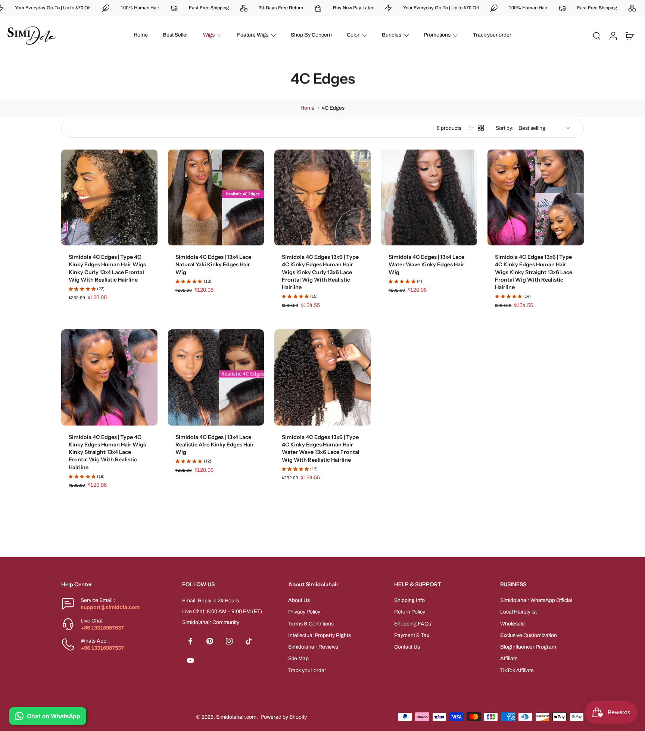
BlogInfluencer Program (528, 647)
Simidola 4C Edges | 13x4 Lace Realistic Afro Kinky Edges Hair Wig (214, 445)
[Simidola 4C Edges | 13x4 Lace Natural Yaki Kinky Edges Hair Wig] (216, 198)
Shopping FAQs (412, 623)
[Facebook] (190, 641)
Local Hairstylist (518, 612)
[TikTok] (248, 641)
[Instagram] (229, 641)
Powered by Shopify (284, 716)
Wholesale (512, 623)
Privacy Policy (304, 612)
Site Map (298, 658)
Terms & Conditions (311, 623)
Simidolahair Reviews (313, 647)
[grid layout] (480, 128)
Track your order (492, 35)
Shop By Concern (311, 35)
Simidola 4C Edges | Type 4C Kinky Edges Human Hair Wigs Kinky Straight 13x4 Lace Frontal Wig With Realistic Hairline (107, 452)
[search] (596, 35)
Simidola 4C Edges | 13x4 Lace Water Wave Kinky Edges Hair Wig (426, 265)
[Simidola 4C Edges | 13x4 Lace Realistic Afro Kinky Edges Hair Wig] (216, 377)
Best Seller (175, 35)
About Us (299, 600)
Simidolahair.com (236, 716)
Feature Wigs (252, 35)
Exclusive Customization (528, 635)
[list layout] (471, 128)
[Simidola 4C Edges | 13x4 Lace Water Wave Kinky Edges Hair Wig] (429, 198)
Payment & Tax (411, 635)
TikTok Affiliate (517, 670)
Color (353, 35)
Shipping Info (409, 600)
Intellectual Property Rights (319, 635)
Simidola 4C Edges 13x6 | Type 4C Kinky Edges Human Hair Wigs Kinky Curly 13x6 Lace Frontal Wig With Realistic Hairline (320, 272)
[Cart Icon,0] (629, 35)
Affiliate (509, 658)
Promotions (437, 35)
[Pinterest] (210, 641)
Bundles (391, 35)
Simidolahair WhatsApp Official (536, 600)
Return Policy (409, 612)
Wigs (209, 35)
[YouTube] (190, 660)
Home (141, 35)
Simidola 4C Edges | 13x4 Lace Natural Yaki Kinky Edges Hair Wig (213, 265)
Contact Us (407, 647)
